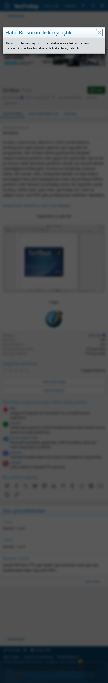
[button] (99, 32)
